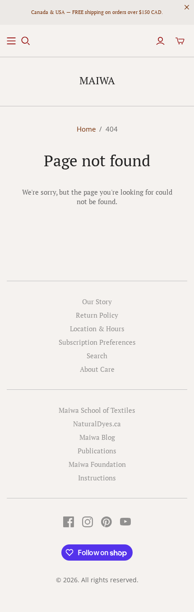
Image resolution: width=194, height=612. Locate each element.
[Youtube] (125, 521)
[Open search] (25, 41)
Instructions (97, 477)
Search (97, 355)
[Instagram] (87, 521)
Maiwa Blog (97, 437)
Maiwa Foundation (97, 464)
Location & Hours (97, 328)
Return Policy (97, 315)
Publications (97, 450)
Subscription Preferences (97, 342)
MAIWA (97, 80)
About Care (97, 369)
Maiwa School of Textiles (97, 410)
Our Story (97, 301)
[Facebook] (68, 521)
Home (86, 128)
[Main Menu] (11, 41)
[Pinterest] (106, 521)
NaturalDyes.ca (97, 423)
